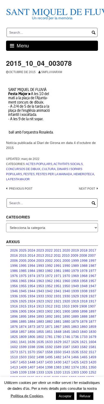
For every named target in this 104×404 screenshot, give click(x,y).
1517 (92, 352)
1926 (14, 301)
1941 (57, 291)
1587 (66, 347)
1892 (49, 316)
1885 (23, 321)
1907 (92, 306)
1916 (14, 306)
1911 (57, 306)
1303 (75, 372)
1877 (92, 321)
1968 (84, 276)
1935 (23, 296)
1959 (75, 281)
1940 (66, 291)
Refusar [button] (85, 396)
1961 (57, 281)
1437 (40, 362)
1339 (23, 372)
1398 (49, 367)
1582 (84, 347)
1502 (31, 357)
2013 (40, 255)
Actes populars (39, 164)
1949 (75, 286)
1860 (84, 327)
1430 (57, 362)
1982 (49, 271)
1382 (66, 367)
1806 (31, 337)
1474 (66, 357)
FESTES (29, 174)
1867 (57, 327)
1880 (66, 321)
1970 (66, 276)
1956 (14, 286)
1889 (75, 316)
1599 (23, 347)
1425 (75, 362)
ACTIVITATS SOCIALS (68, 164)
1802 (40, 337)
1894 (31, 316)
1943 (40, 291)
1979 (75, 271)
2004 (31, 260)
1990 (66, 266)
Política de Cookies (27, 396)
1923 (40, 301)
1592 (49, 347)
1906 (14, 311)
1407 (31, 367)
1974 (31, 276)
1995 (23, 266)
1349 (14, 372)
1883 (40, 321)
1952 (49, 286)
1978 (84, 271)
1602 (14, 347)
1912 (49, 306)
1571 (23, 352)
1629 (57, 342)
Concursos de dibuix (23, 169)
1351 (84, 367)
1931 (57, 296)
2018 (84, 250)
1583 (75, 347)
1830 (92, 332)
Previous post (20, 188)
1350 (92, 367)
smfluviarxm (51, 72)
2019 (75, 250)
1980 (66, 271)
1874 (23, 327)
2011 (57, 255)
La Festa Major (18, 179)
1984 (31, 271)
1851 (49, 332)
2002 (49, 260)
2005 (23, 260)
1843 (75, 332)
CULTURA (49, 169)
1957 (92, 281)
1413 (14, 367)
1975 (23, 276)
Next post (87, 188)
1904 (31, 311)
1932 (49, 296)
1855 (40, 332)
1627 (66, 342)
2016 (14, 255)
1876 (14, 327)
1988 (84, 266)
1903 (40, 311)
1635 (40, 342)
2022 (49, 250)
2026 (14, 250)
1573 (14, 352)
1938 (84, 291)
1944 (31, 291)
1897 (92, 311)
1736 (75, 337)
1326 (49, 372)
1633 (49, 342)
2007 (92, 255)
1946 (14, 291)
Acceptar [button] (65, 396)
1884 (31, 321)
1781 (49, 337)
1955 (23, 286)
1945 (23, 291)
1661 (14, 342)
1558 (49, 352)
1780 (57, 337)
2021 (57, 250)
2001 (57, 260)
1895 (23, 316)
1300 (84, 372)
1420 (92, 362)
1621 (84, 342)
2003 (40, 260)
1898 (84, 311)
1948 (84, 286)
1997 (92, 260)
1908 (83, 306)
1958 (84, 281)
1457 (14, 362)
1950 (66, 286)
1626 (75, 342)
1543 (66, 352)
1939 (75, 291)
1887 (92, 316)
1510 (14, 357)
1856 (31, 332)
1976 (14, 276)
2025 (23, 250)
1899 (75, 311)
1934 (31, 296)
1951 (57, 286)
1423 (84, 362)
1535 (75, 352)
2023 (40, 250)
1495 (49, 357)
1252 (92, 372)
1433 (49, 362)
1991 (57, 266)
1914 (31, 306)
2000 (66, 260)
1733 (84, 337)
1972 (49, 276)
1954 (31, 286)
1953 (40, 286)
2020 (66, 250)
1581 (92, 347)
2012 (49, 255)
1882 (49, 321)
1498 (40, 357)
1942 (49, 291)
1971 (57, 276)
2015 (23, 255)
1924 (31, 301)
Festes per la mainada (54, 174)
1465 (84, 357)
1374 (75, 367)
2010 (66, 255)
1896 (14, 316)
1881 (57, 321)
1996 (14, 266)
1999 (75, 260)
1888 (84, 316)
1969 (75, 276)
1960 (66, 281)
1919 (75, 301)
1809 (23, 337)
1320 (57, 372)
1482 (57, 357)
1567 (40, 352)
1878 (84, 321)
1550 (57, 352)
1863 (75, 327)
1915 (23, 306)
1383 (57, 367)
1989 (75, 266)
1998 (84, 260)
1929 (75, 296)
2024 (31, 250)
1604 (92, 342)
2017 (92, 250)
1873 (31, 327)
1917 (92, 301)
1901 (57, 311)
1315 (66, 372)
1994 (31, 266)
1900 (66, 311)
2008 (83, 255)
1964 (31, 281)
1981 (57, 271)
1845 (66, 332)
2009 (74, 255)
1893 (40, 316)
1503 (23, 357)
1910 (66, 306)
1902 (49, 311)
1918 (84, 301)
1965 (23, 281)
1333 (40, 372)
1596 (40, 347)
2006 (14, 260)
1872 (40, 327)
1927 (92, 296)
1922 (49, 301)
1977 (92, 271)
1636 (31, 342)
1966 (14, 281)
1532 (84, 352)
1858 (14, 332)
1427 (66, 362)
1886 (14, 321)
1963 (40, 281)
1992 (49, 266)
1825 (14, 337)
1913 (40, 306)
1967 (92, 276)
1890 (66, 316)
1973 (40, 276)
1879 (75, 321)
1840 (84, 332)
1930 (66, 296)
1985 (23, 271)
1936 (14, 296)
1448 (31, 362)
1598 (31, 347)
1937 (92, 291)
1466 (75, 357)
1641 (23, 342)
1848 (57, 332)
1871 (49, 327)
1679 (92, 337)
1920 (66, 301)
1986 (14, 271)
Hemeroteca (84, 174)
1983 (40, 271)
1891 (57, 316)
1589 (57, 347)
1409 (23, 367)
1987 (92, 266)
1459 (92, 357)
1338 (31, 372)
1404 (40, 367)
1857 (23, 332)
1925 (23, 301)
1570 (31, 352)
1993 (40, 266)
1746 (66, 337)
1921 (57, 301)
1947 (92, 286)
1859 (92, 327)
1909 (74, 306)
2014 (31, 255)
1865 (66, 327)
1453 (23, 362)
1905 (23, 311)
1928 (84, 296)
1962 (49, 281)
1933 (40, 296)
